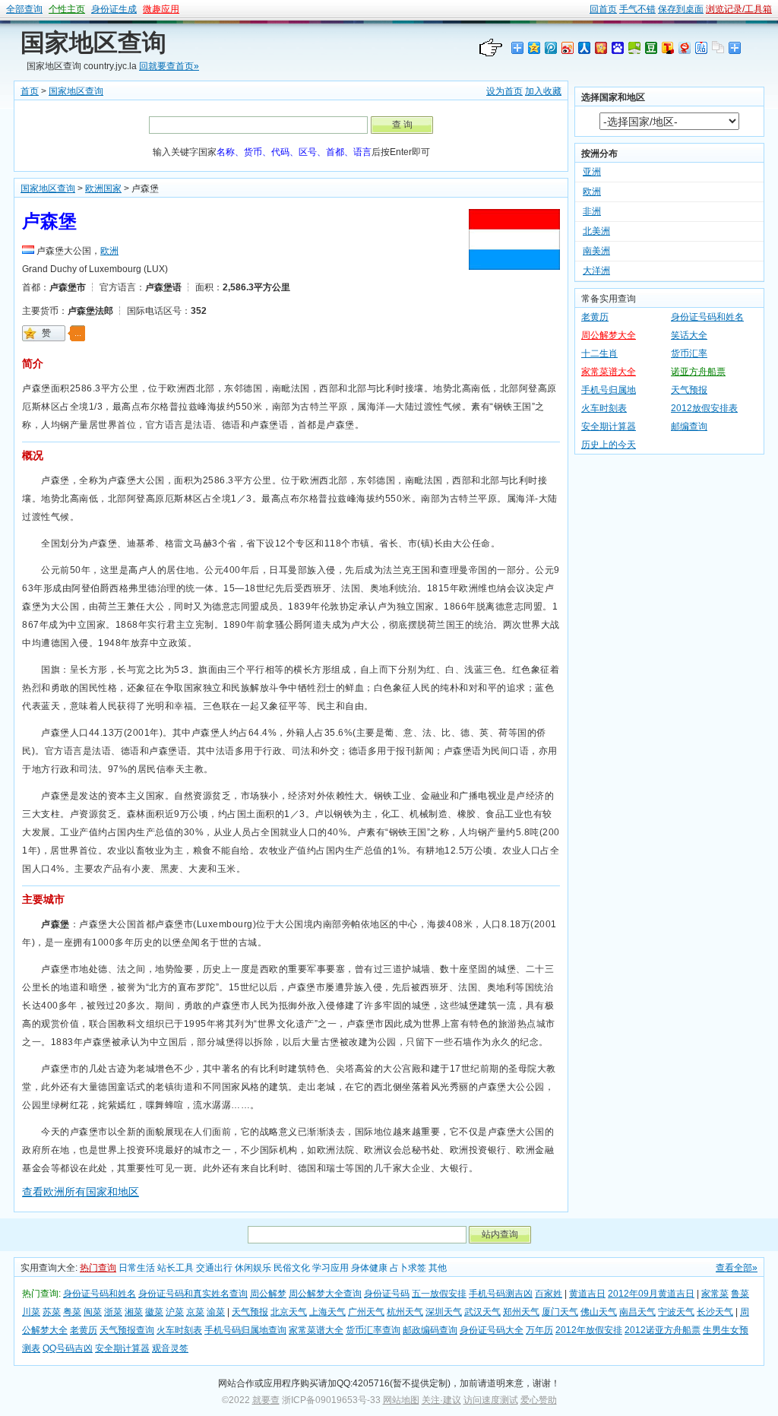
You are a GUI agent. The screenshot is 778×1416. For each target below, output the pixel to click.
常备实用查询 (608, 298)
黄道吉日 (587, 1293)
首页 (30, 91)
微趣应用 (161, 9)
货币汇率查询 (373, 1330)
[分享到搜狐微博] (667, 47)
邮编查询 (689, 426)
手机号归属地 (608, 390)
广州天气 (366, 1312)
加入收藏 (543, 91)
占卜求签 (408, 1267)
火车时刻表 (604, 408)
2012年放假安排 (588, 1330)
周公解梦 (268, 1293)
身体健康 (369, 1267)
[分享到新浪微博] (566, 47)
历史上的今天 (608, 444)
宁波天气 (676, 1312)
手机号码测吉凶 (501, 1293)
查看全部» (736, 1267)
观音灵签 (170, 1348)
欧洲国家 (103, 188)
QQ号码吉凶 (68, 1348)
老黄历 (595, 317)
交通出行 (214, 1267)
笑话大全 (689, 335)
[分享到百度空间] (633, 47)
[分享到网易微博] (683, 47)
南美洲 (596, 251)
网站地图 (401, 1400)
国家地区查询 (93, 42)
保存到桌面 (681, 9)
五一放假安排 (439, 1293)
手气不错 (637, 9)
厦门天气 (560, 1312)
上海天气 (327, 1312)
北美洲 (596, 231)
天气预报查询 (127, 1330)
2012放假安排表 (704, 408)
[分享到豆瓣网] (650, 47)
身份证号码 (387, 1293)
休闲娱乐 (253, 1267)
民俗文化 (292, 1267)
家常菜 (715, 1293)
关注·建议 (441, 1400)
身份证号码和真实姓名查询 (193, 1293)
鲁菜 (740, 1293)
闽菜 (93, 1312)
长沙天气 (715, 1312)
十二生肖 (599, 353)
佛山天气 (598, 1312)
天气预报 (689, 390)
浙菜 (113, 1312)
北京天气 (288, 1312)
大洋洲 (596, 270)
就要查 (266, 1400)
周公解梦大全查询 (325, 1293)
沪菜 (175, 1312)
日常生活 (137, 1267)
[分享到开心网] (600, 47)
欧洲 (109, 251)
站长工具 (175, 1267)
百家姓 (548, 1293)
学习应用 (330, 1267)
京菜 (195, 1312)
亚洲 (592, 171)
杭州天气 (405, 1312)
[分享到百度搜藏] (617, 47)
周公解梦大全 (608, 335)
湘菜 (134, 1312)
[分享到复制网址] (717, 47)
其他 (438, 1267)
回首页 (603, 9)
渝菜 (216, 1312)
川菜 (31, 1312)
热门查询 (98, 1267)
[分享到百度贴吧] (700, 47)
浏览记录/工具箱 (739, 9)
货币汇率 (689, 353)
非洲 (592, 211)
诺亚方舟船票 (698, 371)
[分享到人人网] (583, 47)
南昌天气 (637, 1312)
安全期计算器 (608, 426)
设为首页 (504, 91)
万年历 (539, 1330)
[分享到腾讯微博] (550, 47)
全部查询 (24, 9)
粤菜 (72, 1312)
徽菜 (154, 1312)
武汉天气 (482, 1312)
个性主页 (67, 9)
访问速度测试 (490, 1400)
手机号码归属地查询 (245, 1330)
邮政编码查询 (430, 1330)
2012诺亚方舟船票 (663, 1330)
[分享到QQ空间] (533, 47)
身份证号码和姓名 (707, 317)
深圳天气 (443, 1312)
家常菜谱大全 (608, 371)
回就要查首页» (169, 66)
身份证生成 (114, 9)
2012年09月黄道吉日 (651, 1293)
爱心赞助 (538, 1400)
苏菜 (52, 1312)
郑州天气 (521, 1312)
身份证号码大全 (491, 1330)
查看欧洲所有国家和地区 (80, 1192)
